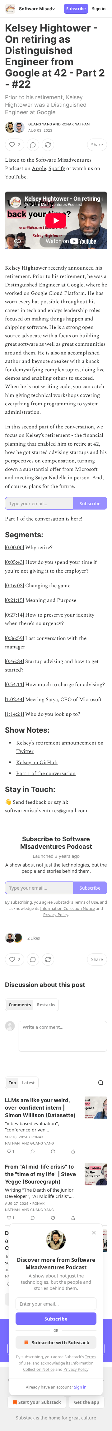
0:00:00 (14, 548)
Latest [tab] (28, 1083)
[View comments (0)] (33, 145)
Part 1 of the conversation (46, 773)
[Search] (101, 1083)
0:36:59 (14, 638)
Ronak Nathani (76, 124)
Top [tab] (12, 1083)
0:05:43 (14, 562)
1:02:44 (14, 700)
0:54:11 (14, 685)
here (76, 519)
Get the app (86, 1402)
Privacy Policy (75, 1369)
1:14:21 (14, 714)
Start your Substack (39, 1402)
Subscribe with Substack (60, 1342)
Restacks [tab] (46, 1005)
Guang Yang (40, 124)
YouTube (15, 177)
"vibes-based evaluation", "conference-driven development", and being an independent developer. (35, 1126)
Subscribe (76, 9)
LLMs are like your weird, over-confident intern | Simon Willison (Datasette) (40, 1107)
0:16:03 (14, 586)
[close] (94, 1233)
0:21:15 (14, 600)
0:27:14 (14, 615)
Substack (25, 1418)
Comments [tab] (20, 1005)
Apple (39, 168)
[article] (56, 1125)
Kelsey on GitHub (37, 763)
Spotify (57, 168)
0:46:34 (14, 661)
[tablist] (32, 1005)
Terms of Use (86, 902)
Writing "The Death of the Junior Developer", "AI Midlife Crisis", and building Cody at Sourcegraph (39, 1193)
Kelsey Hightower (26, 268)
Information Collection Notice (67, 908)
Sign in (99, 9)
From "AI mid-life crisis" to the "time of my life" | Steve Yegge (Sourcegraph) (40, 1174)
